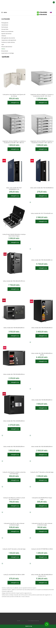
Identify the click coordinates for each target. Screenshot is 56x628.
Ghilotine (3, 36)
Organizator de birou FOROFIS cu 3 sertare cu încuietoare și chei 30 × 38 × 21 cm (41, 95)
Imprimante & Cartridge (7, 53)
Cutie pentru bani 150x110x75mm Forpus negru (42, 498)
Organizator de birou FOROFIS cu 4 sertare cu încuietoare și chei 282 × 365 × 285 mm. (14, 141)
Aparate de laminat (6, 33)
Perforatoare (4, 27)
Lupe (2, 44)
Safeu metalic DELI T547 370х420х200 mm (42, 213)
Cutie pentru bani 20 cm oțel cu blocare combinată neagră (42, 524)
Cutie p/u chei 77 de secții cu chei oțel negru (41, 472)
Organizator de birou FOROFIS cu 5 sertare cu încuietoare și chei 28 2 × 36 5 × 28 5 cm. (41, 141)
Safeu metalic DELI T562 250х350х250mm (14, 446)
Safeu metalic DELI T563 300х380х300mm (14, 374)
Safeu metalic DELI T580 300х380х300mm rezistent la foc (42, 575)
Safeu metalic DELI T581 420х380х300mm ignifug (41, 354)
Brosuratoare (4, 51)
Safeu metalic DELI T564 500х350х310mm (41, 327)
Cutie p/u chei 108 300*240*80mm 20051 (14, 574)
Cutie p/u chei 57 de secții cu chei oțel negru (14, 549)
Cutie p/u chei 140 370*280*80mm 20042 (42, 549)
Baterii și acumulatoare (7, 31)
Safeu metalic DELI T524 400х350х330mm (14, 421)
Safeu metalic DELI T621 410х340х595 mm (41, 260)
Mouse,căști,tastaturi (6, 46)
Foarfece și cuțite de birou (8, 42)
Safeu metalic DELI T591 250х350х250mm (14, 327)
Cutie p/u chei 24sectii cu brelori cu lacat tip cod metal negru (14, 472)
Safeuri (3, 49)
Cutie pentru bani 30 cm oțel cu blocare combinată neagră (14, 524)
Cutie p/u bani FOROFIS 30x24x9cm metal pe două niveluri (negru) (14, 235)
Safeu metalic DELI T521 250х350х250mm (42, 400)
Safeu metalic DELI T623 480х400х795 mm (14, 281)
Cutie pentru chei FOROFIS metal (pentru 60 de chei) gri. (14, 95)
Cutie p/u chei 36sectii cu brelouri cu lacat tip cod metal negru (14, 498)
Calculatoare (4, 25)
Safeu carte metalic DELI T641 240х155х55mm (42, 188)
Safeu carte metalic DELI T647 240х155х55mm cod (14, 188)
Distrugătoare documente (8, 38)
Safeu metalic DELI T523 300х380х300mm (42, 446)
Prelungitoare (4, 23)
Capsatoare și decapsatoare (8, 40)
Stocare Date (4, 29)
